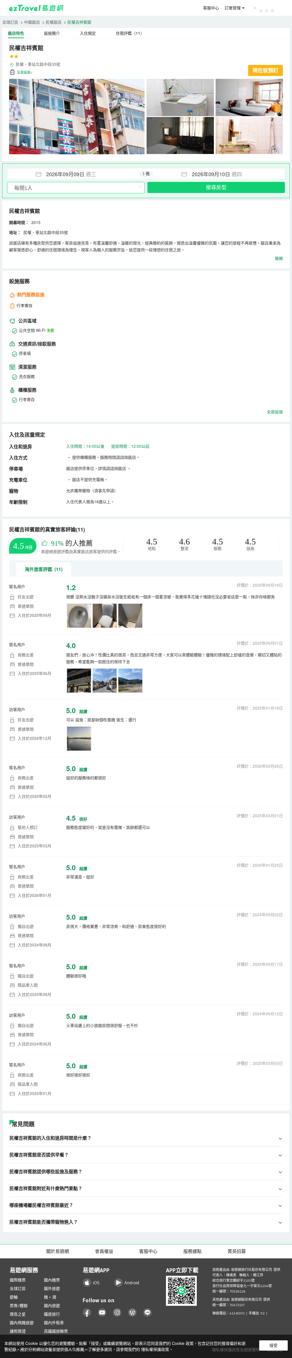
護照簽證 (18, 1331)
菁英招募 (237, 1251)
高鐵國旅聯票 (56, 1331)
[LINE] (147, 1312)
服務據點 (192, 1251)
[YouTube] (102, 1312)
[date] (76, 174)
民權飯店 (54, 22)
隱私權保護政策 (155, 1349)
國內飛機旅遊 (22, 1322)
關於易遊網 (57, 1251)
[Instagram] (117, 1312)
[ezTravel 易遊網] (36, 8)
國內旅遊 (52, 1305)
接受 (273, 1345)
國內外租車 (54, 1322)
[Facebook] (87, 1312)
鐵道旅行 (52, 1314)
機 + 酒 (50, 1297)
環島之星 (18, 1314)
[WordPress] (132, 1312)
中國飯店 (32, 22)
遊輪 (14, 1297)
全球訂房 (10, 22)
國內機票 (52, 1280)
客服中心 (211, 8)
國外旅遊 (52, 1288)
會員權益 (104, 1251)
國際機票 (18, 1280)
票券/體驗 (19, 1305)
